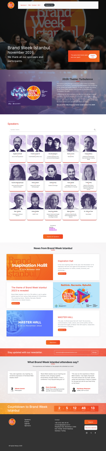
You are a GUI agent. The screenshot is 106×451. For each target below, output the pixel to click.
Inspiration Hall (65, 261)
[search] (95, 130)
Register (90, 422)
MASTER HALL (65, 317)
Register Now (49, 5)
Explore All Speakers (53, 236)
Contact (34, 5)
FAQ (29, 5)
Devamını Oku (62, 273)
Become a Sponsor (91, 427)
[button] (39, 5)
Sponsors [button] (23, 5)
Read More (53, 342)
